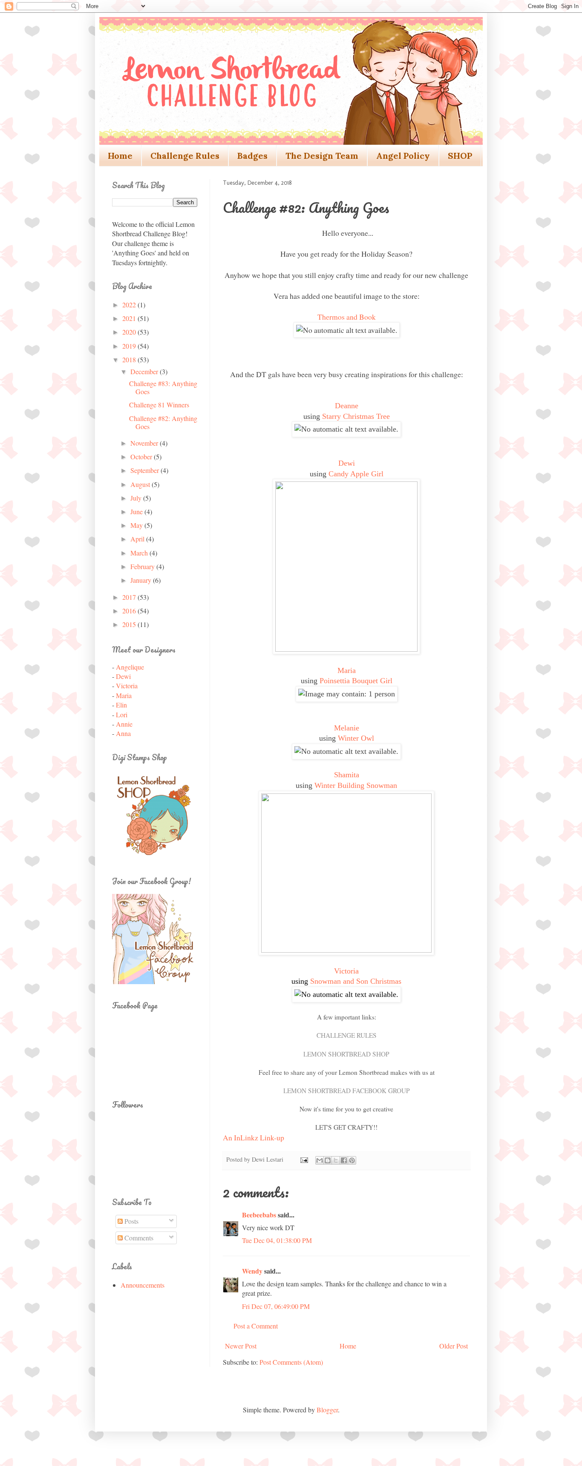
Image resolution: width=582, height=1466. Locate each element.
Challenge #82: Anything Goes (163, 422)
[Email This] (319, 1160)
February (143, 566)
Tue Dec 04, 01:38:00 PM (277, 1240)
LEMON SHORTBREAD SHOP (346, 1054)
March (140, 552)
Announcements (142, 1284)
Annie (124, 723)
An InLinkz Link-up (253, 1137)
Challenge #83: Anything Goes (163, 387)
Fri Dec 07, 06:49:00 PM (276, 1306)
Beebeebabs (259, 1215)
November (145, 442)
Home (120, 155)
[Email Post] (303, 1159)
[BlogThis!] (327, 1160)
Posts (130, 1221)
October (142, 456)
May (137, 525)
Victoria (346, 971)
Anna (123, 733)
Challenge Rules (184, 155)
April (138, 538)
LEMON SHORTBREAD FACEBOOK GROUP (346, 1090)
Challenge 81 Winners (159, 404)
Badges (252, 155)
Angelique (130, 666)
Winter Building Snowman (355, 785)
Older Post (453, 1345)
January (141, 580)
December (145, 371)
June (137, 511)
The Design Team (321, 155)
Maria (346, 670)
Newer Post (240, 1345)
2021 (130, 318)
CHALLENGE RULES (347, 1035)
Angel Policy (403, 155)
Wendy (252, 1271)
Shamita (346, 774)
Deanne (346, 405)
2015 (130, 624)
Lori (121, 714)
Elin (121, 704)
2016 (130, 610)
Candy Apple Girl (355, 474)
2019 (130, 345)
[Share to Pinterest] (352, 1160)
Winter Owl (356, 738)
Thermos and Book (346, 317)
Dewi (346, 463)
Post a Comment (255, 1325)
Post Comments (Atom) (291, 1361)
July (136, 497)
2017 (130, 597)
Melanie (346, 728)
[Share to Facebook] (344, 1160)
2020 (130, 331)
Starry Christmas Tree (356, 416)
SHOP (460, 155)
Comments (138, 1237)
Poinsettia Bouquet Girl (356, 680)
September (145, 470)
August (141, 484)
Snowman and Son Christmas (355, 981)
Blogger (327, 1409)
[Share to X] (335, 1160)
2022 (130, 304)
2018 (130, 359)
